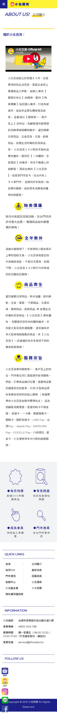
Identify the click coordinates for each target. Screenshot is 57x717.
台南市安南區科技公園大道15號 (36, 620)
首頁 (8, 564)
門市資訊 (11, 576)
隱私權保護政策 (14, 594)
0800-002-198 (27, 626)
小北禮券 (37, 582)
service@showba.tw (31, 642)
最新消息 (37, 570)
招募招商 (37, 576)
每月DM (10, 570)
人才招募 (37, 588)
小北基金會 (12, 588)
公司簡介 (37, 564)
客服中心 (11, 582)
